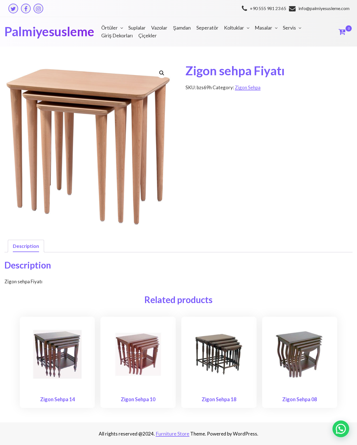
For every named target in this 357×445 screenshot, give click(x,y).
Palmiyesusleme (49, 31)
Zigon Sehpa (247, 87)
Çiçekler (147, 35)
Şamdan (182, 28)
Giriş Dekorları (117, 35)
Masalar (263, 28)
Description (26, 246)
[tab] (26, 246)
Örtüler (109, 28)
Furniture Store (172, 434)
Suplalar (137, 28)
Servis (289, 28)
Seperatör (207, 28)
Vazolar (159, 28)
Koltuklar (234, 28)
